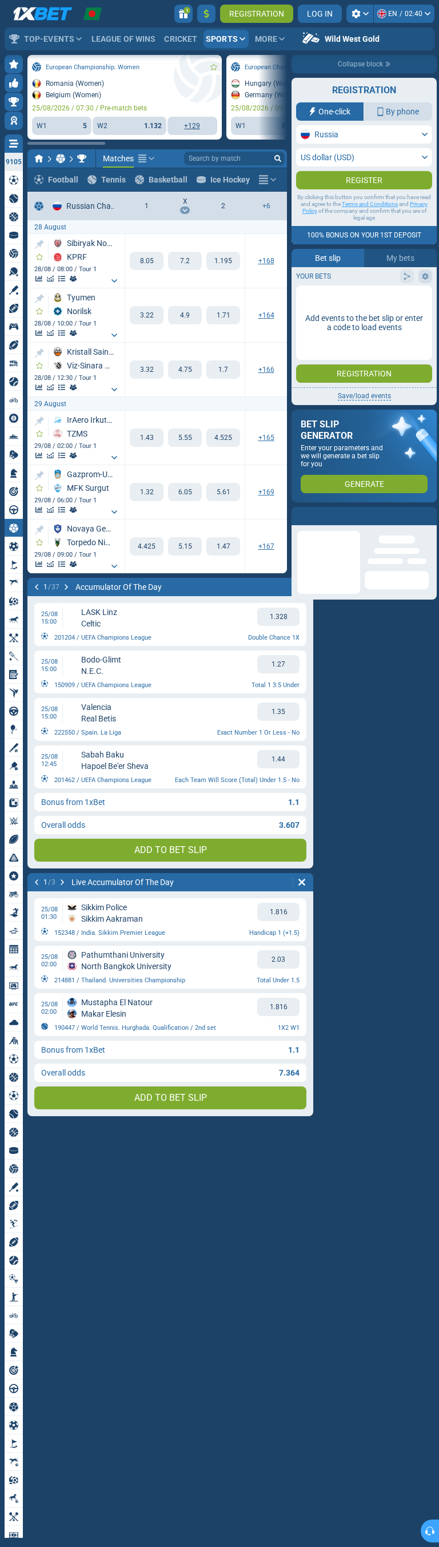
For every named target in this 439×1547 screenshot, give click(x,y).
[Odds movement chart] (50, 278)
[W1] (146, 261)
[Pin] (39, 244)
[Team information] (73, 278)
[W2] (223, 261)
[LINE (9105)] (39, 158)
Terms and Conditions (370, 227)
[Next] (66, 587)
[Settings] (359, 14)
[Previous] (36, 587)
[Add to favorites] (214, 67)
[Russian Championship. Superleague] (82, 158)
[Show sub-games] (114, 281)
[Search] (278, 158)
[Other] (146, 158)
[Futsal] (60, 158)
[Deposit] (206, 14)
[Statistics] (38, 278)
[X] (185, 261)
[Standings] (61, 278)
